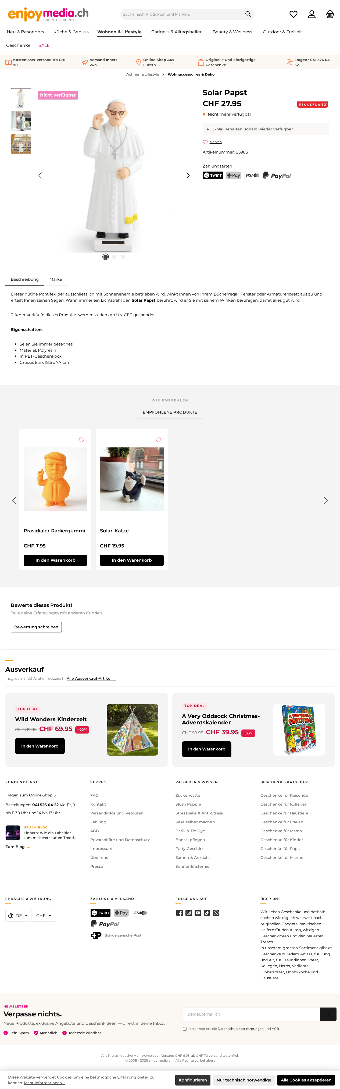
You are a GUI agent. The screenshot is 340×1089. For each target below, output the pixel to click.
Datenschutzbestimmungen (241, 1029)
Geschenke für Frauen (281, 822)
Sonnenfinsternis (192, 866)
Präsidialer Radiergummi (54, 531)
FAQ (94, 795)
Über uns (99, 857)
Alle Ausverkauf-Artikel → (91, 678)
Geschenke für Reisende (284, 795)
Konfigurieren (193, 1080)
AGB (94, 831)
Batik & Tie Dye (190, 831)
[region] (101, 175)
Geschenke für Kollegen (283, 804)
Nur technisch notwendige (244, 1080)
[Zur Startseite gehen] (48, 14)
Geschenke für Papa (280, 848)
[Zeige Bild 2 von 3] (114, 257)
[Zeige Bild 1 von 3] (105, 257)
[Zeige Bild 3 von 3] (123, 257)
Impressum (101, 848)
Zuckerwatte (188, 795)
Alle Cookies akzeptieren (306, 1080)
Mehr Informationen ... (44, 1082)
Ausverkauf (24, 669)
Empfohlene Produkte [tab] (170, 412)
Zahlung (98, 822)
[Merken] (81, 440)
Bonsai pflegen (190, 840)
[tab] (24, 279)
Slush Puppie (188, 804)
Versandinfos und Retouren (117, 813)
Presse (96, 866)
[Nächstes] (188, 175)
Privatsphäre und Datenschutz (120, 840)
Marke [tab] (55, 279)
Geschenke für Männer (282, 857)
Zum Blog (15, 847)
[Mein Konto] (312, 14)
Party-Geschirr (189, 848)
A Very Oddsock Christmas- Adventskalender (221, 719)
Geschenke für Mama (281, 831)
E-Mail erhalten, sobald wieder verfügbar (252, 129)
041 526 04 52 (45, 804)
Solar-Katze (114, 531)
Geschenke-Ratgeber (284, 782)
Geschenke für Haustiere (284, 813)
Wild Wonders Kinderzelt (51, 719)
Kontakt (98, 804)
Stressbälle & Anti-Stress (199, 813)
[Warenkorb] (328, 14)
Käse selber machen (195, 822)
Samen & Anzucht (193, 857)
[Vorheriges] (41, 175)
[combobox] (181, 14)
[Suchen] (248, 14)
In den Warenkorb (55, 560)
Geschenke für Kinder (281, 840)
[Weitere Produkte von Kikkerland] (312, 105)
